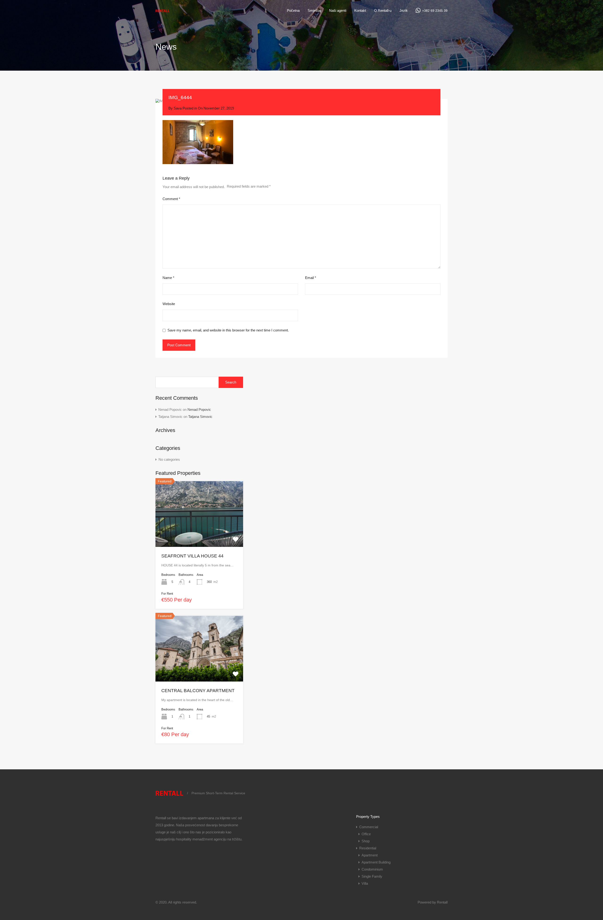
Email (310, 278)
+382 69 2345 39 (435, 10)
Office (366, 834)
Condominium (372, 869)
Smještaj (314, 10)
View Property (199, 533)
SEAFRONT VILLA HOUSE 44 (192, 555)
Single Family (372, 876)
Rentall (442, 902)
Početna (293, 10)
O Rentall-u (382, 10)
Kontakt (360, 10)
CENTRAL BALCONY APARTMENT (198, 690)
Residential (367, 848)
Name (168, 278)
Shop (366, 841)
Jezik (403, 10)
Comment (171, 199)
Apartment (370, 855)
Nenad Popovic (199, 410)
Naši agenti (337, 10)
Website (169, 304)
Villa (365, 883)
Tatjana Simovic (200, 417)
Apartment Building (376, 862)
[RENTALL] (162, 12)
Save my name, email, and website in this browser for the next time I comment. (228, 330)
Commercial (368, 827)
